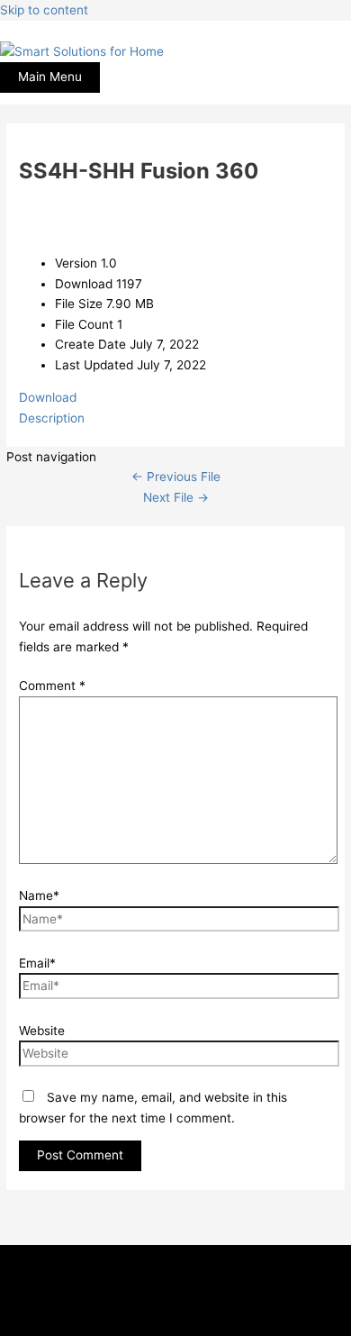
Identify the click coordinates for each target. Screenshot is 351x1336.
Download (47, 397)
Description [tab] (52, 418)
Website (42, 1030)
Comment (52, 685)
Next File (176, 497)
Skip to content (44, 10)
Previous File (175, 476)
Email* (37, 963)
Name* (39, 895)
